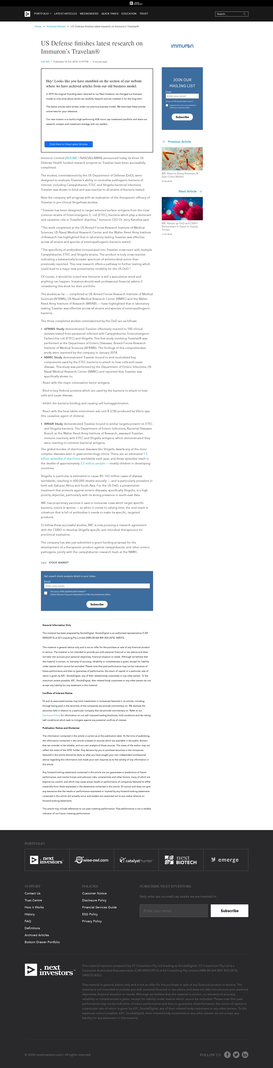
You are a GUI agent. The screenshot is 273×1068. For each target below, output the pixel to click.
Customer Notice (94, 893)
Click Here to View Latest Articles (69, 144)
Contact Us (32, 893)
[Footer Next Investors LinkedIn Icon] (245, 1054)
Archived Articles (56, 26)
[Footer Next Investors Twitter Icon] (236, 1054)
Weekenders (89, 14)
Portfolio (41, 14)
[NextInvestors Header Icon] (136, 3)
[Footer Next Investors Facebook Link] (227, 1054)
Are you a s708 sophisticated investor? (180, 101)
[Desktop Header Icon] (29, 14)
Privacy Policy (92, 921)
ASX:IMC (72, 158)
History (30, 914)
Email (47, 581)
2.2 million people (92, 463)
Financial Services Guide (99, 907)
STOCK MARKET (59, 562)
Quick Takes (109, 14)
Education (128, 14)
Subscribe (97, 604)
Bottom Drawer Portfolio (42, 942)
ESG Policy (90, 914)
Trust (144, 14)
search (244, 14)
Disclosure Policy (51, 715)
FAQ (28, 921)
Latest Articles (65, 14)
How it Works (34, 907)
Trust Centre (33, 900)
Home (38, 26)
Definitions (32, 928)
